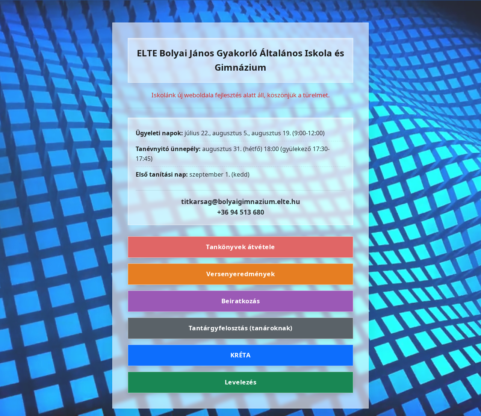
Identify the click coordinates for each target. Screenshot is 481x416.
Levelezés (241, 382)
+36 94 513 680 (240, 211)
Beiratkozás (240, 300)
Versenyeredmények (240, 273)
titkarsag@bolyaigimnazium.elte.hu (240, 201)
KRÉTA (240, 355)
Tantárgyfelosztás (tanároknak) (241, 328)
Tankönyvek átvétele (240, 247)
